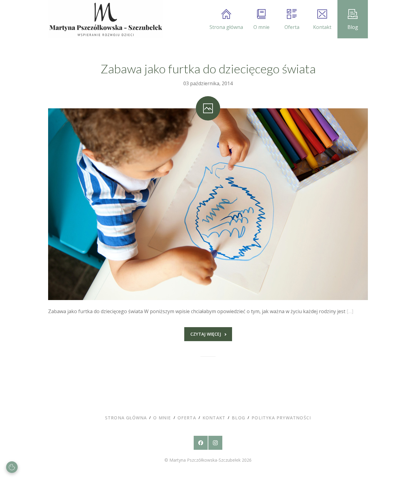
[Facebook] (201, 443)
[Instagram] (215, 443)
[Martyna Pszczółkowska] (105, 19)
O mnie (261, 27)
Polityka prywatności (281, 418)
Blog (352, 27)
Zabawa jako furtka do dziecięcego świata (208, 68)
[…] (350, 311)
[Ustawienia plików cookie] (12, 467)
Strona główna (226, 27)
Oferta (291, 27)
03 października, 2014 (208, 83)
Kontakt (322, 27)
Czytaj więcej (205, 334)
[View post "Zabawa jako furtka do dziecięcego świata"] (208, 204)
